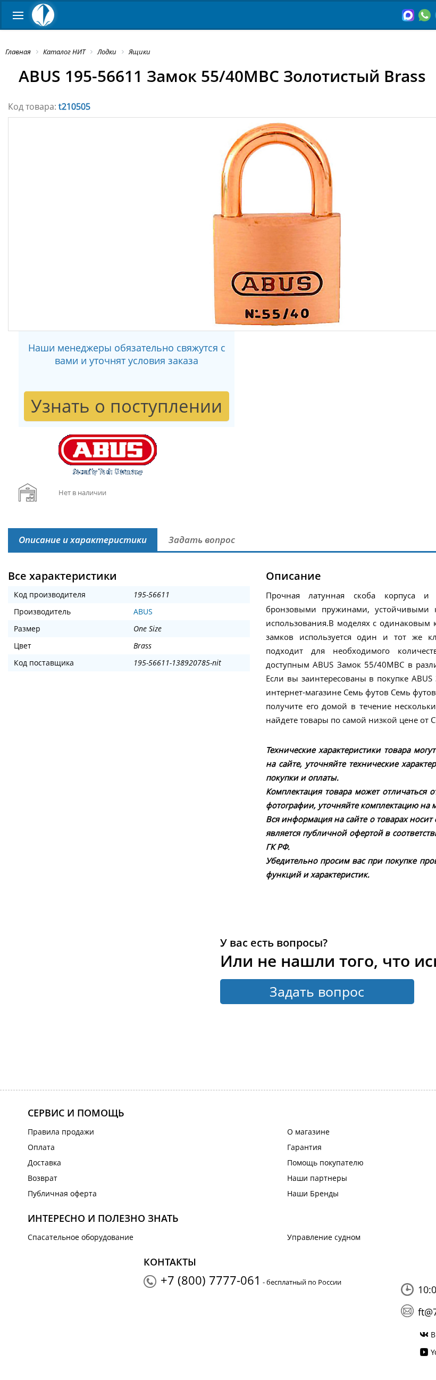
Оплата (41, 1147)
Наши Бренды (313, 1193)
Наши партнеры (317, 1178)
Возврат (42, 1178)
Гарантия (304, 1147)
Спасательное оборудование (80, 1237)
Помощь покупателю (325, 1162)
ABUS (143, 611)
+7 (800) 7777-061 (211, 1280)
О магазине (308, 1132)
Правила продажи (61, 1132)
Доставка (44, 1162)
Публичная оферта (62, 1193)
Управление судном (323, 1237)
